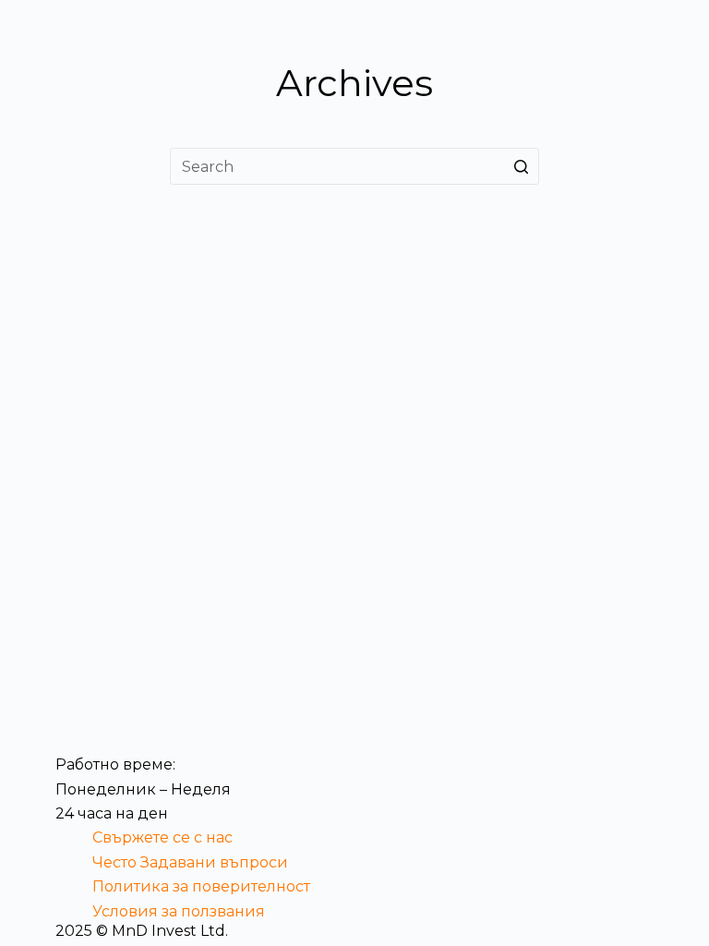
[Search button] (520, 166)
